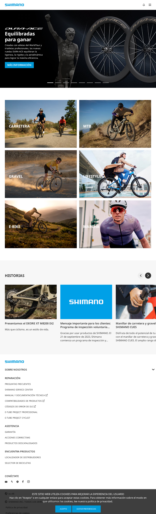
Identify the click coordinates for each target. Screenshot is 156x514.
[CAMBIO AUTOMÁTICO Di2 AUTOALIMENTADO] (98, 82)
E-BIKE (14, 226)
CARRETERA (19, 126)
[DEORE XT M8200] (66, 82)
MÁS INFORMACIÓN (19, 65)
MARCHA (91, 226)
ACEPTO (63, 509)
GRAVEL (16, 176)
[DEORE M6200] (74, 82)
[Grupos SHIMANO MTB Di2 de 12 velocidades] (106, 82)
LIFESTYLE (92, 176)
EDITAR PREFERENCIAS (86, 509)
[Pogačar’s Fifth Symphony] (58, 82)
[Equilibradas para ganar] (50, 82)
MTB (87, 126)
